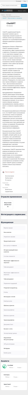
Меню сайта (22, 11)
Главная (3, 14)
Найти (24, 5)
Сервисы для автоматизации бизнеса (11, 16)
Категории (8, 14)
